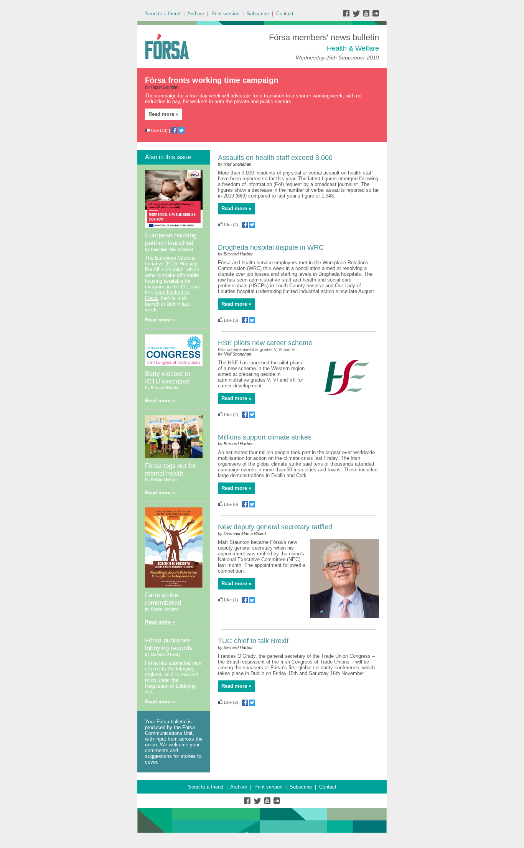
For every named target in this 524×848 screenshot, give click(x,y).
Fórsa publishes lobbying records (169, 644)
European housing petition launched (170, 239)
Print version (225, 13)
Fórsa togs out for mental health (170, 469)
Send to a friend (162, 13)
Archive (195, 13)
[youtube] (367, 15)
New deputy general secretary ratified (275, 527)
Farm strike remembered (163, 598)
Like (155, 130)
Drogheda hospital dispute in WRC (271, 247)
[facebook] (348, 15)
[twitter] (357, 15)
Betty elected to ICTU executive (167, 377)
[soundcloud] (375, 15)
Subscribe (258, 13)
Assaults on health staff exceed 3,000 (275, 157)
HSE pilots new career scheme (265, 343)
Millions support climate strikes (264, 437)
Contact (284, 13)
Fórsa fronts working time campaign (211, 80)
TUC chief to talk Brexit (253, 641)
